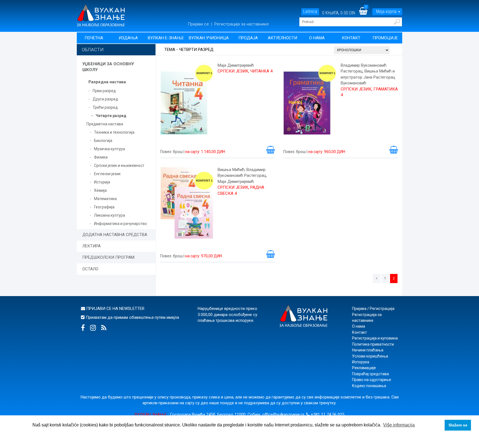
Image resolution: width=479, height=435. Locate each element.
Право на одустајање (371, 379)
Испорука (360, 362)
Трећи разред (105, 107)
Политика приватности (373, 344)
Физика (101, 157)
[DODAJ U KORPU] (270, 149)
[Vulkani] (101, 14)
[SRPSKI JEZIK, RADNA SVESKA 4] (186, 205)
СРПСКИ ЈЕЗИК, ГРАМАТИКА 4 (369, 92)
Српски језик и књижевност (119, 165)
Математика (105, 198)
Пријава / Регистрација (373, 308)
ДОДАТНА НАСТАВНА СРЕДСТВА (114, 234)
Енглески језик (107, 174)
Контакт (351, 37)
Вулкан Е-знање (166, 37)
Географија (104, 207)
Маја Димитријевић (236, 65)
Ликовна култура (109, 215)
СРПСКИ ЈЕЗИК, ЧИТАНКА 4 (245, 71)
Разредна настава (107, 81)
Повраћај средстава (370, 374)
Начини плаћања (367, 350)
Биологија (103, 140)
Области (93, 49)
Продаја (248, 37)
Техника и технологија (114, 132)
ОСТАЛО (90, 268)
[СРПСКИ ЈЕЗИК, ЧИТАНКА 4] (186, 101)
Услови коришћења (370, 356)
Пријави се (199, 24)
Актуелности (282, 37)
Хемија (100, 190)
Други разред (105, 99)
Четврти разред (111, 115)
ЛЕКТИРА (91, 246)
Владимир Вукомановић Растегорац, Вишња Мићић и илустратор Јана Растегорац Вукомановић (368, 74)
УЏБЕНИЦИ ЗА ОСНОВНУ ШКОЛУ (108, 66)
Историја (102, 182)
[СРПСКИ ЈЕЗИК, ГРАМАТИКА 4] (310, 101)
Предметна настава (104, 124)
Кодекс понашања (369, 386)
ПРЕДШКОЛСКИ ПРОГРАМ (108, 257)
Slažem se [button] (458, 425)
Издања (128, 37)
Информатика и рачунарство (120, 223)
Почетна (94, 37)
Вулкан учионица (209, 37)
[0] (366, 12)
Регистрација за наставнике (241, 24)
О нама (317, 37)
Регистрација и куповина (375, 338)
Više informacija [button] (399, 425)
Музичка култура (109, 149)
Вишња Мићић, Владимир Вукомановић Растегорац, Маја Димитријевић (242, 175)
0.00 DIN (347, 12)
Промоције (385, 37)
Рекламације (364, 368)
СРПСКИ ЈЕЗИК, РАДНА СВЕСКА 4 (241, 190)
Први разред (104, 91)
